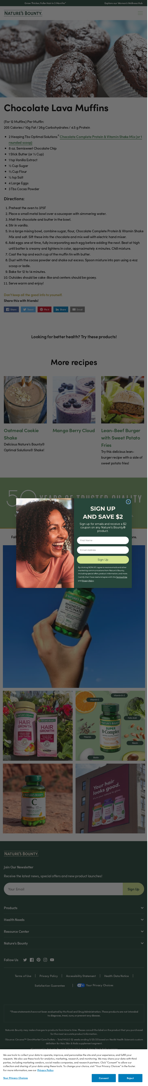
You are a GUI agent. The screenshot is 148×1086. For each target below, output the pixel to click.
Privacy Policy (45, 1070)
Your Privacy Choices (15, 1078)
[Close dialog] (128, 502)
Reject (130, 1078)
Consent (104, 1078)
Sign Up (103, 559)
